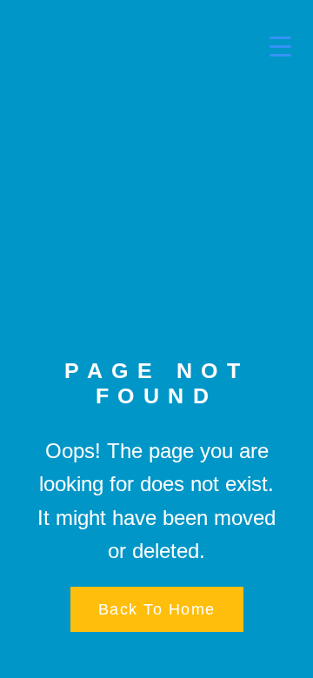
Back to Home (157, 609)
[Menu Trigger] (269, 46)
